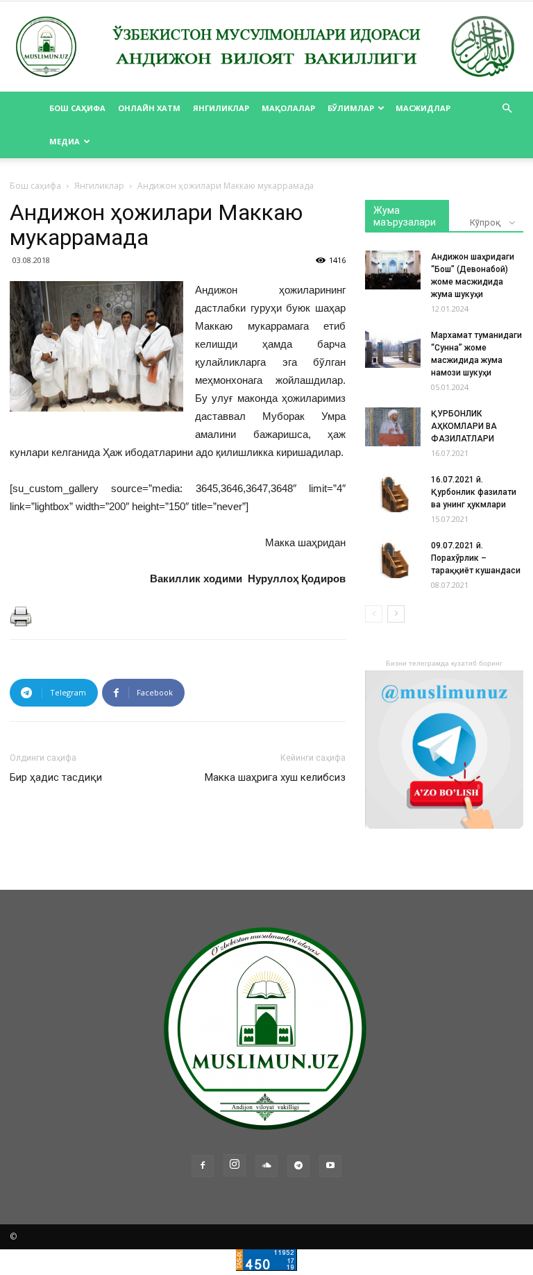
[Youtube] (330, 1166)
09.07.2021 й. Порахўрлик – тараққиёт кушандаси (476, 558)
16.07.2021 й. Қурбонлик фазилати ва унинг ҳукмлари (473, 492)
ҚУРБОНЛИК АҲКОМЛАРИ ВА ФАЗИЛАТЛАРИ (464, 426)
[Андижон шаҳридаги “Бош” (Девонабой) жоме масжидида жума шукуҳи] (393, 270)
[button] (506, 108)
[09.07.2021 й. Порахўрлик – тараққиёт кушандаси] (393, 558)
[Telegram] (298, 1166)
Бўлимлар (351, 108)
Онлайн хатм (149, 108)
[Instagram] (234, 1165)
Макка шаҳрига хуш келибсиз (275, 777)
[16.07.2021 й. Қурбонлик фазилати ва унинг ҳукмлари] (393, 492)
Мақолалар (288, 108)
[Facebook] (203, 1166)
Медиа (64, 141)
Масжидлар (423, 108)
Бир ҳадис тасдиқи (56, 777)
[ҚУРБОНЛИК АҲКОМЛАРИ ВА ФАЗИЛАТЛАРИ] (393, 426)
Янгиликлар (221, 108)
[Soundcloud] (266, 1166)
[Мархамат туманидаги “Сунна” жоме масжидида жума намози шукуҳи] (393, 348)
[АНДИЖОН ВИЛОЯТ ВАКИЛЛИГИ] (266, 47)
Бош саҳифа (77, 108)
